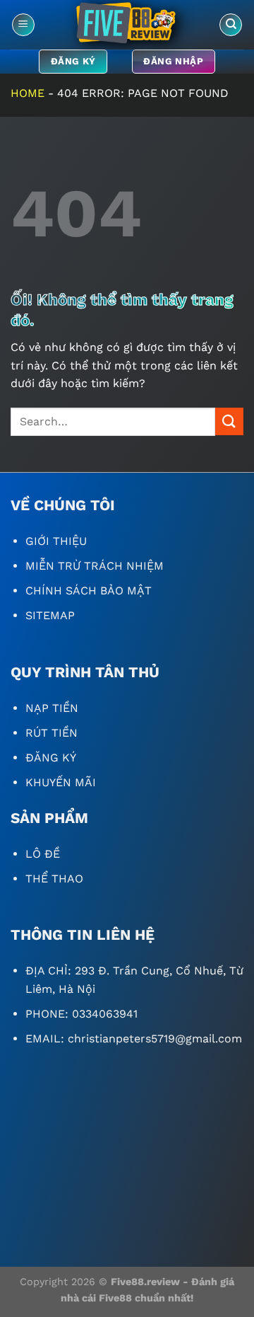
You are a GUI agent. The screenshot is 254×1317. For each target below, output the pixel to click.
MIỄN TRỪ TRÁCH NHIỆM (94, 566)
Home (27, 93)
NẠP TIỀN (51, 708)
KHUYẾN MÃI (60, 782)
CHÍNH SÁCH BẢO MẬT (88, 590)
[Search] (230, 25)
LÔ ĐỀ (42, 854)
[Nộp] (229, 421)
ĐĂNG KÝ (50, 757)
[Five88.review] (127, 25)
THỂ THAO (54, 878)
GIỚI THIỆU (56, 541)
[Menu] (23, 25)
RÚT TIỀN (51, 733)
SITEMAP (50, 615)
